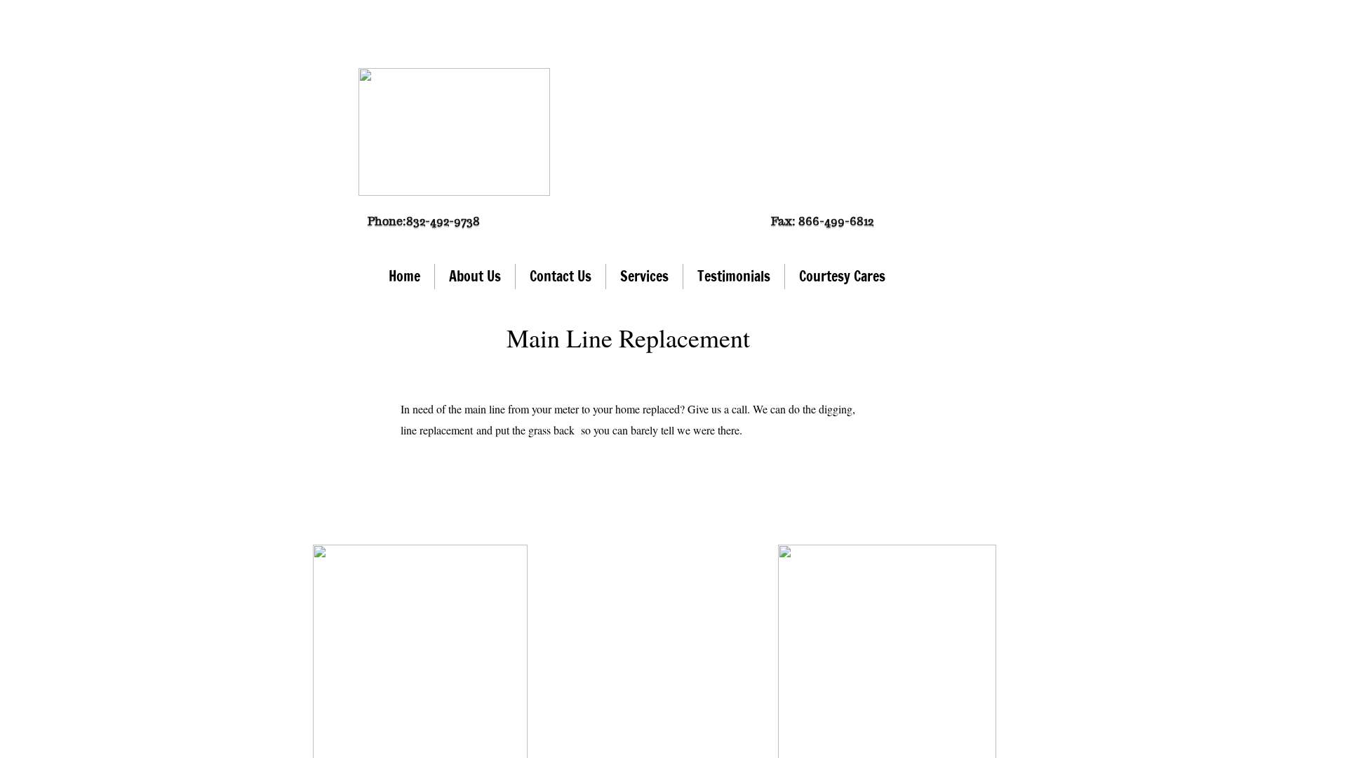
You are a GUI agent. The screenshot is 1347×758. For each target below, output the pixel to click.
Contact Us (560, 276)
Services (644, 276)
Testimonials (733, 276)
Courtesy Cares (842, 276)
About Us (475, 276)
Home (404, 276)
